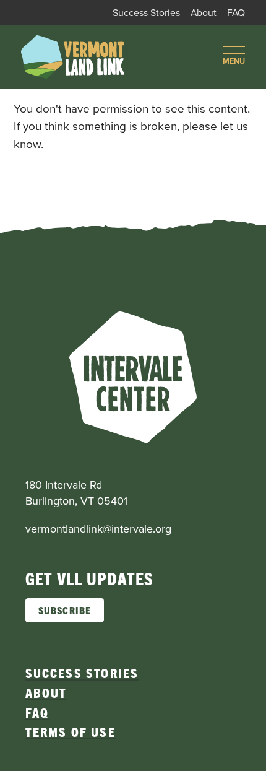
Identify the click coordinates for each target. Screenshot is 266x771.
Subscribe (65, 609)
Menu (234, 61)
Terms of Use (70, 731)
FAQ (236, 13)
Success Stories (146, 13)
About (204, 13)
